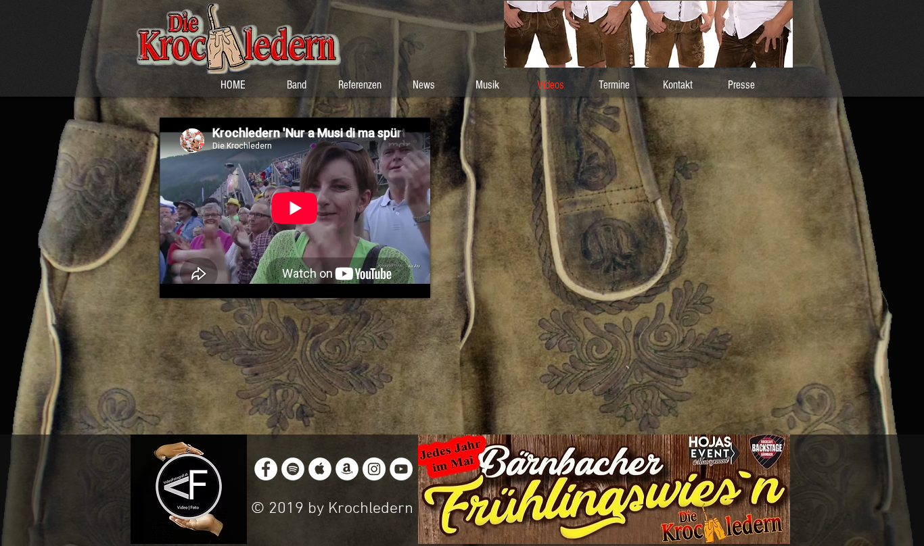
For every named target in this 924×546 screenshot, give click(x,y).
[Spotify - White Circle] (292, 468)
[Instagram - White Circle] (374, 468)
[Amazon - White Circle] (347, 468)
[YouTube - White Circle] (401, 468)
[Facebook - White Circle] (265, 468)
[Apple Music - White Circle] (319, 468)
